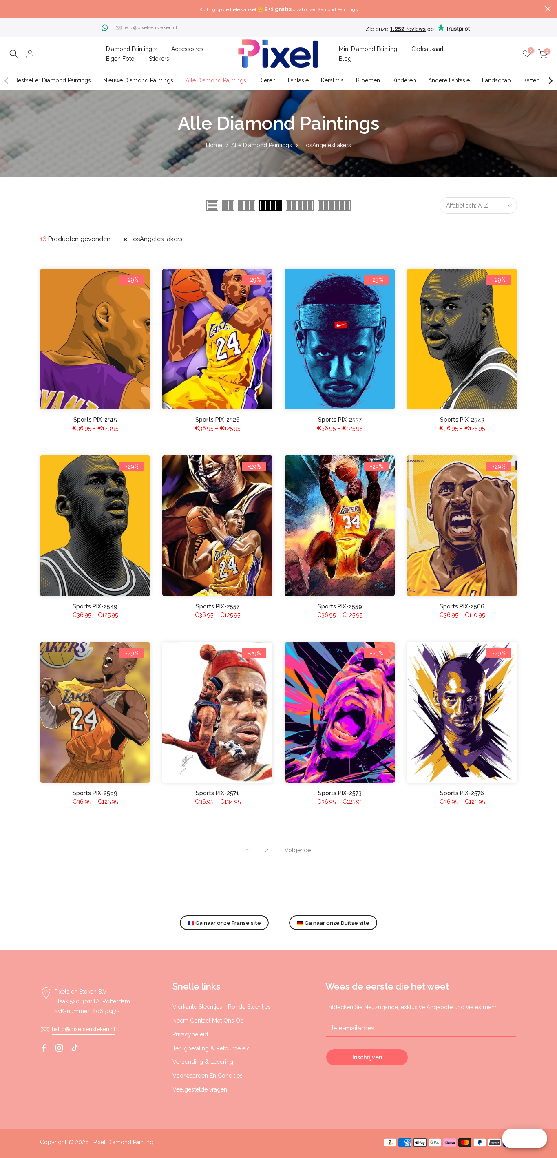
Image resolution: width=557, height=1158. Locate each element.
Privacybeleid (190, 1034)
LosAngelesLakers (156, 239)
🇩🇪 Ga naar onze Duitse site (333, 923)
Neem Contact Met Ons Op (208, 1020)
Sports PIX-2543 (462, 419)
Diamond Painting (129, 49)
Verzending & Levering (202, 1062)
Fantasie (298, 80)
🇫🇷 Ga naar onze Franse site (224, 923)
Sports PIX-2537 (340, 419)
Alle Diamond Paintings (216, 80)
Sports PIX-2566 (462, 606)
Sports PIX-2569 (95, 793)
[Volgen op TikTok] (74, 1048)
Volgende (298, 850)
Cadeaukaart (427, 49)
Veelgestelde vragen (199, 1089)
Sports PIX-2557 (217, 606)
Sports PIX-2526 (217, 419)
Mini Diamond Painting (368, 49)
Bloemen (368, 80)
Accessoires (187, 49)
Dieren (267, 80)
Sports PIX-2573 (340, 793)
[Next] (550, 81)
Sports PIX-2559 (340, 606)
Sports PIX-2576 (462, 793)
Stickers (159, 58)
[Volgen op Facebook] (43, 1048)
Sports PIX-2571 (217, 793)
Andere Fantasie (449, 80)
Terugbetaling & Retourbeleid (211, 1048)
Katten (531, 80)
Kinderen (404, 80)
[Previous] (7, 81)
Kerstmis (332, 80)
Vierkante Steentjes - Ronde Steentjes (221, 1006)
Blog (345, 58)
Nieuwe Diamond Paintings (138, 80)
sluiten (9, 9)
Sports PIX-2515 (95, 419)
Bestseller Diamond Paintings (52, 80)
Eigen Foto (120, 58)
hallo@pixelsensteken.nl (150, 27)
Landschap (496, 80)
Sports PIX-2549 (95, 606)
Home (214, 145)
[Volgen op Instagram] (59, 1048)
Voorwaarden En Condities (207, 1075)
